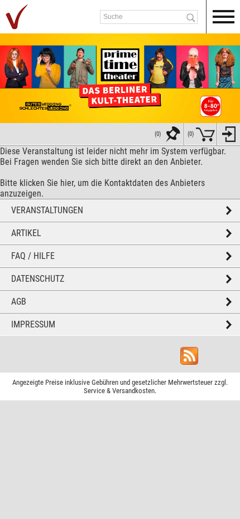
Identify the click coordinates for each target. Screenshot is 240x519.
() (191, 134)
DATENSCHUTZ (37, 278)
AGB (18, 301)
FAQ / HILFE (33, 256)
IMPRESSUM (33, 324)
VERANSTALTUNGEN (47, 210)
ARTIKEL (26, 233)
